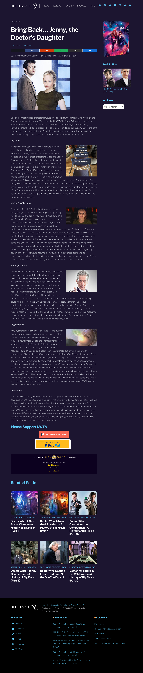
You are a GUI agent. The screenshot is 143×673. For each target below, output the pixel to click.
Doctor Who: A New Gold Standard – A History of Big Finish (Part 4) (52, 525)
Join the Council (54, 471)
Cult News (101, 617)
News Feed (61, 617)
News (46, 6)
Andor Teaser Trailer (103, 638)
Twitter (18, 634)
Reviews (57, 6)
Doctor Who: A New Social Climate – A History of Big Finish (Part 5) (23, 525)
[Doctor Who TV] (25, 8)
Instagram (19, 644)
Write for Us (65, 605)
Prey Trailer (99, 624)
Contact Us (55, 605)
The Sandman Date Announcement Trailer (112, 629)
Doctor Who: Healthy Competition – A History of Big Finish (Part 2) (23, 575)
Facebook (19, 629)
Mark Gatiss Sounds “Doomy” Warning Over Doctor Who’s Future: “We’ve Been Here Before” (71, 643)
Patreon (18, 623)
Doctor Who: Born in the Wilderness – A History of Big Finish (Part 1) (81, 575)
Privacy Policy (76, 605)
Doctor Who (17, 45)
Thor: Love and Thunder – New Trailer (110, 643)
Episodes (81, 6)
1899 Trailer (99, 634)
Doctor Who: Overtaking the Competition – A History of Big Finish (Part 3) (81, 527)
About (85, 605)
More (92, 6)
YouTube (19, 649)
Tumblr (18, 639)
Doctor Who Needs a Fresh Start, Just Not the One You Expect (52, 574)
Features (69, 6)
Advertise (45, 605)
